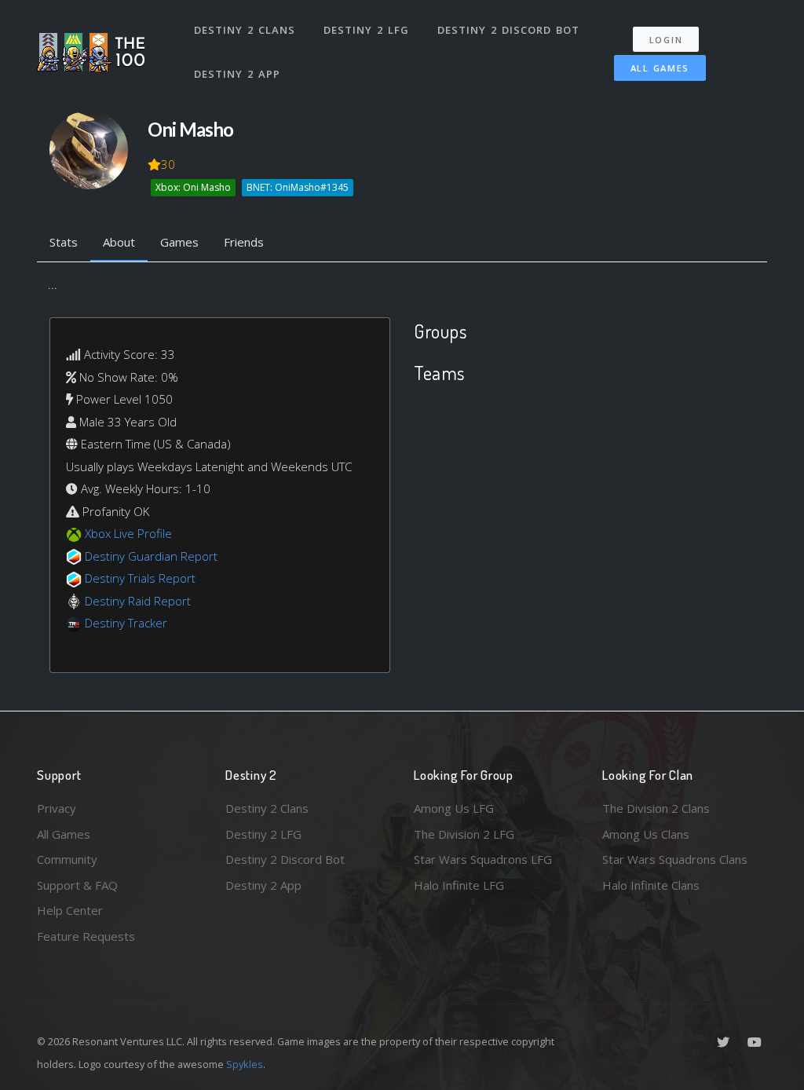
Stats (63, 242)
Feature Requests (86, 936)
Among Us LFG (454, 808)
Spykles (244, 1064)
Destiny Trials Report (140, 578)
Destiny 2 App (237, 74)
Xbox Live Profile (128, 533)
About (119, 242)
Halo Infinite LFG (459, 885)
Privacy (56, 808)
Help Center (70, 910)
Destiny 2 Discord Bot (508, 30)
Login (666, 40)
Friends (244, 242)
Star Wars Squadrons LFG (483, 859)
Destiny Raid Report (138, 601)
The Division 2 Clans (656, 808)
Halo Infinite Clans (651, 885)
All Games (659, 68)
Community (67, 859)
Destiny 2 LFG (366, 30)
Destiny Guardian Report (151, 556)
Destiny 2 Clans (244, 30)
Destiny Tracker (126, 623)
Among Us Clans (645, 834)
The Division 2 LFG (464, 834)
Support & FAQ (77, 885)
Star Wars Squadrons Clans (674, 859)
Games (179, 242)
